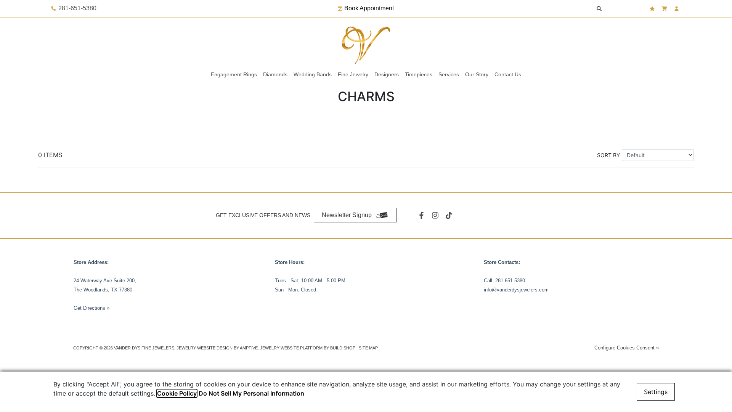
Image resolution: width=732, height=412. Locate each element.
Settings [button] (656, 392)
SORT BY (608, 155)
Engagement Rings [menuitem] (234, 74)
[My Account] (677, 8)
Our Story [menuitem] (476, 74)
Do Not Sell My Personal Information (251, 393)
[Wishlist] (653, 8)
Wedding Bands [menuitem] (313, 74)
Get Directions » (91, 308)
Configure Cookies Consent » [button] (626, 348)
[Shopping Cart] (665, 8)
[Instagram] (436, 215)
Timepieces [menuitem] (418, 74)
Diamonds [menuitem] (275, 74)
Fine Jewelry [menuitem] (353, 74)
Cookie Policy (177, 393)
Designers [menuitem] (386, 74)
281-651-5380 (510, 280)
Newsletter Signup (347, 215)
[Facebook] (422, 215)
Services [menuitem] (448, 74)
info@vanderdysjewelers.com (516, 290)
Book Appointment (369, 8)
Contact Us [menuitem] (507, 74)
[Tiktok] (449, 215)
